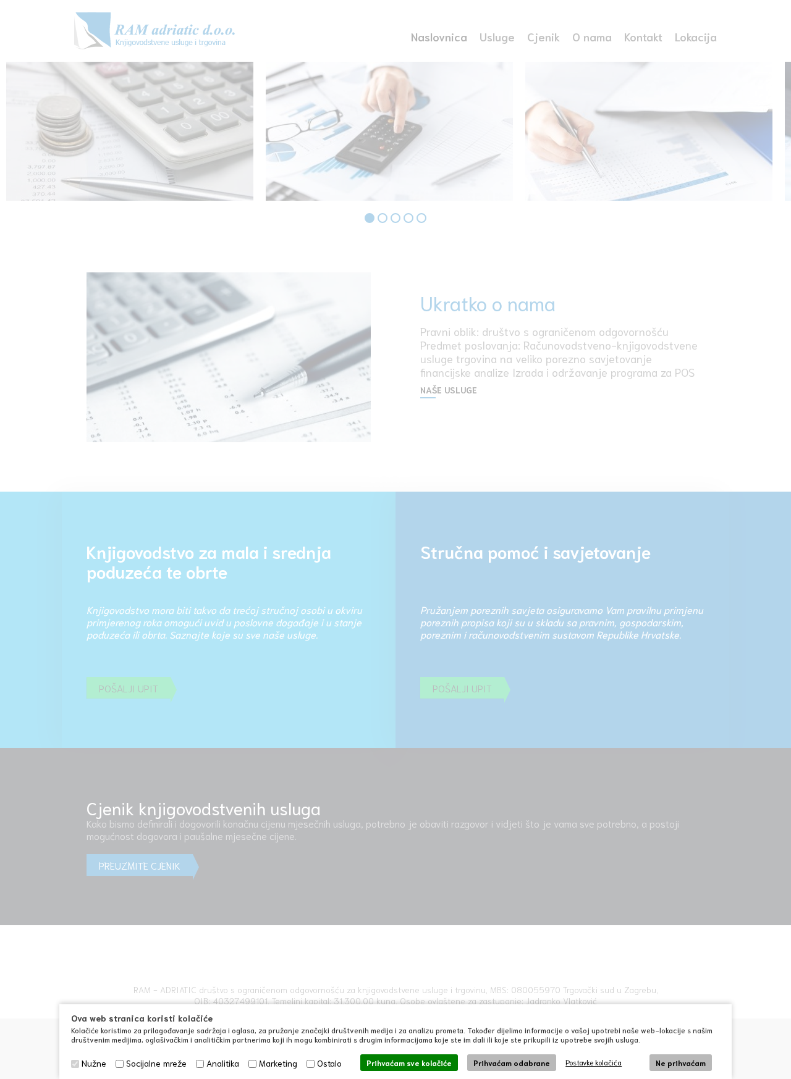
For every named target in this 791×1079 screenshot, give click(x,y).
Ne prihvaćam (681, 1062)
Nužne (94, 1063)
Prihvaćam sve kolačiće (409, 1062)
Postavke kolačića (593, 1062)
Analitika (222, 1063)
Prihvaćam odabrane (511, 1062)
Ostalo (329, 1063)
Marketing (278, 1063)
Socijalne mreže (156, 1063)
